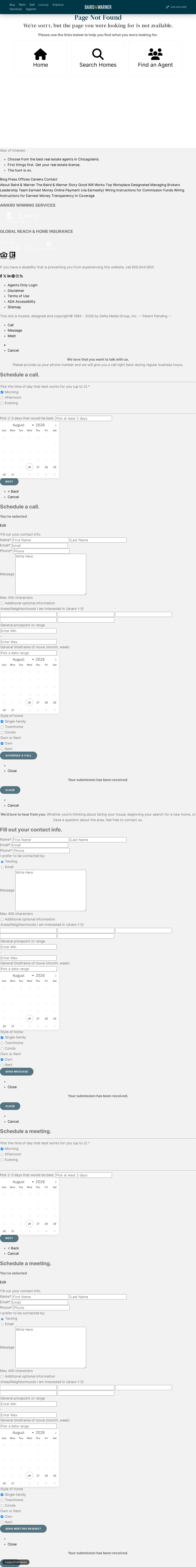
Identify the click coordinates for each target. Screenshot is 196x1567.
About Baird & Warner (17, 185)
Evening (11, 403)
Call (11, 325)
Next (9, 481)
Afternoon (13, 397)
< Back (13, 491)
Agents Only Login (23, 285)
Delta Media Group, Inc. (118, 316)
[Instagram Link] (18, 276)
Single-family (15, 721)
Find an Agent (155, 65)
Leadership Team (14, 190)
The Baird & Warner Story (56, 185)
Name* (5, 540)
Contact (50, 179)
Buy (12, 4)
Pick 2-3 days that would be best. (27, 418)
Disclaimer (16, 291)
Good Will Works (91, 185)
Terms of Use (18, 296)
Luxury (43, 4)
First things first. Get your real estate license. (44, 165)
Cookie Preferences (16, 1562)
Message (15, 330)
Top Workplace (118, 185)
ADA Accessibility (21, 301)
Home (40, 65)
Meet (12, 336)
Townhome (14, 727)
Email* (5, 545)
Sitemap (14, 307)
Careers (37, 179)
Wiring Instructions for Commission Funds (139, 190)
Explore (58, 4)
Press (12, 179)
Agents (31, 9)
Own (8, 743)
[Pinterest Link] (13, 276)
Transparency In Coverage (73, 196)
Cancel (13, 350)
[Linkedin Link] (9, 276)
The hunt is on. (20, 170)
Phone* (6, 551)
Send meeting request (23, 1528)
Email (9, 867)
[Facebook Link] (1, 276)
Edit (3, 525)
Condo (10, 732)
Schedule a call (18, 755)
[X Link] (5, 276)
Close (12, 771)
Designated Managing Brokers (155, 185)
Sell (32, 4)
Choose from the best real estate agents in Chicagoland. (53, 159)
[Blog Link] (21, 276)
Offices (24, 179)
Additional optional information (30, 603)
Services (16, 9)
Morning (11, 392)
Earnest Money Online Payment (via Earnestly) (66, 190)
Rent (22, 4)
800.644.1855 (178, 7)
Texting (11, 861)
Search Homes (98, 65)
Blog (3, 179)
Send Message (16, 1071)
